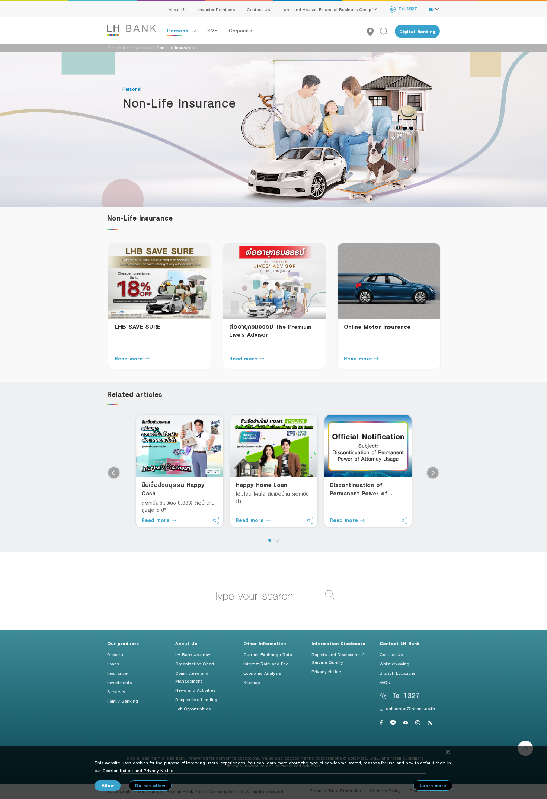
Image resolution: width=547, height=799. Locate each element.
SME (212, 30)
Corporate (240, 30)
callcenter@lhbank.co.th (410, 708)
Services (116, 691)
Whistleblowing (394, 664)
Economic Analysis (262, 673)
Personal (179, 30)
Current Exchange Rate (267, 654)
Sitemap (251, 682)
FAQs (385, 682)
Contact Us (258, 9)
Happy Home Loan (261, 485)
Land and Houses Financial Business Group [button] (327, 9)
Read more (129, 358)
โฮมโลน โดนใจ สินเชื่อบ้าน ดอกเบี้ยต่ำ (272, 497)
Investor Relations (216, 9)
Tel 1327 (407, 9)
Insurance (141, 47)
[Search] (387, 31)
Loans (113, 664)
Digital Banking (417, 31)
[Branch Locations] (373, 31)
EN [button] (432, 9)
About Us (177, 9)
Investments (119, 682)
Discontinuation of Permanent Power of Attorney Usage (358, 489)
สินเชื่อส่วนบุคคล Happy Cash (172, 489)
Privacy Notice (326, 671)
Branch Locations (397, 673)
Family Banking (122, 701)
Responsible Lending (196, 699)
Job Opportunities (193, 709)
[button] (269, 540)
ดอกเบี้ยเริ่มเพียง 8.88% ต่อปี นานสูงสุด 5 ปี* (178, 506)
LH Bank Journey (192, 654)
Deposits (115, 654)
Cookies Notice (117, 770)
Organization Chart (194, 664)
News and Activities (195, 690)
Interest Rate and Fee (265, 664)
